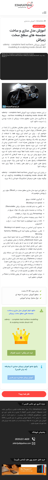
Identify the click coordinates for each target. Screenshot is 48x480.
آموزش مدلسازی (29, 21)
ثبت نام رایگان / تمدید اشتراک (21, 352)
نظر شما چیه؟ (24, 394)
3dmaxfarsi (40, 21)
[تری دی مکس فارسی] (24, 5)
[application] (24, 66)
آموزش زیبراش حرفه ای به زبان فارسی (21, 377)
